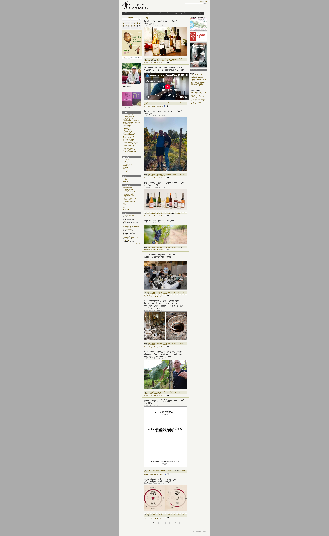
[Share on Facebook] (165, 62)
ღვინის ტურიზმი (128, 145)
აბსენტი (126, 159)
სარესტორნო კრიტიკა (129, 201)
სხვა (125, 168)
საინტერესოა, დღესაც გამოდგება (131, 223)
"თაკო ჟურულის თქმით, (129, 215)
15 (137, 23)
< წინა (153, 522)
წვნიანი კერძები (128, 194)
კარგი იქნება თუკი (127, 229)
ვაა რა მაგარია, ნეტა (128, 232)
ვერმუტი (126, 206)
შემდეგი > (177, 522)
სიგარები (126, 209)
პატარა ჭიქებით (147, 12)
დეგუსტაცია (127, 123)
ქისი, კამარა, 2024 (195, 95)
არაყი (125, 161)
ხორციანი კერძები (129, 195)
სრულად (138, 243)
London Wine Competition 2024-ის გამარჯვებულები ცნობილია (159, 255)
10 (123, 23)
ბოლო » (181, 522)
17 (123, 25)
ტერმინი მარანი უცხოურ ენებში (198, 79)
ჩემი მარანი (137, 12)
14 (134, 23)
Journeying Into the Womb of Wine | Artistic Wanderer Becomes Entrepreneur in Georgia (164, 68)
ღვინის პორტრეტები (129, 143)
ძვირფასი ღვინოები (129, 151)
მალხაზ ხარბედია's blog (150, 62)
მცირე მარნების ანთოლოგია (131, 122)
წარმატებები (126, 240)
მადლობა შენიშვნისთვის (129, 221)
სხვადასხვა (127, 199)
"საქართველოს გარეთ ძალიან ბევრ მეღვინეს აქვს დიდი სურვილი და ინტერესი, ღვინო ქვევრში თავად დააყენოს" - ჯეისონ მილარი (165, 304)
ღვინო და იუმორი (128, 147)
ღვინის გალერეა (128, 137)
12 (128, 23)
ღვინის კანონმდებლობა (130, 142)
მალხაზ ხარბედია (128, 116)
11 (126, 23)
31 (134, 20)
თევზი (126, 190)
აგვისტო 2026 (131, 17)
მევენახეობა (127, 125)
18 (126, 25)
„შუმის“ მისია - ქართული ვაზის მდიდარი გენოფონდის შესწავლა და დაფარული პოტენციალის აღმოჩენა (198, 84)
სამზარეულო (128, 187)
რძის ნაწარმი (128, 196)
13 (131, 23)
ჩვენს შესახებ (127, 12)
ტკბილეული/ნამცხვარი (130, 198)
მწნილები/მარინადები (129, 191)
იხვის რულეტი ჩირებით (197, 77)
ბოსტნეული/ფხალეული (130, 189)
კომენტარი (160, 62)
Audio (125, 178)
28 (126, 20)
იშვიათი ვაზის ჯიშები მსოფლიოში (160, 220)
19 (128, 25)
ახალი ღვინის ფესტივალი (130, 114)
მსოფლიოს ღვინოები (197, 12)
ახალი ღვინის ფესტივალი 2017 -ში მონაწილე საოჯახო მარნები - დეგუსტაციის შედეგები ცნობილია (198, 101)
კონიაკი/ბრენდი (128, 164)
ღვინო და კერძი (128, 148)
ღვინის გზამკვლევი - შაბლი (198, 93)
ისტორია (127, 130)
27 (123, 20)
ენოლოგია (127, 126)
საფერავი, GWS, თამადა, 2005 (198, 92)
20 (131, 25)
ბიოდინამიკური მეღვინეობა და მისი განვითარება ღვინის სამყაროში (162, 480)
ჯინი (125, 171)
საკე (125, 207)
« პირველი (149, 522)
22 (170, 522)
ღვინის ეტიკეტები (128, 140)
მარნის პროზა (128, 131)
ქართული (200, 1)
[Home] (135, 9)
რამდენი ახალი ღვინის (129, 234)
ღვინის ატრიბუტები (129, 134)
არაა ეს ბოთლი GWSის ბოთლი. (131, 226)
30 (131, 20)
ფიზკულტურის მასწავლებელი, (130, 237)
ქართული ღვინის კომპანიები (180, 12)
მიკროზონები (127, 128)
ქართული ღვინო (157, 12)
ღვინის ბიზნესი (165, 12)
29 (128, 20)
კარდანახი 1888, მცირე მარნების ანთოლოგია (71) (197, 75)
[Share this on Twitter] (168, 62)
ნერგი (124, 218)
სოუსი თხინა (194, 80)
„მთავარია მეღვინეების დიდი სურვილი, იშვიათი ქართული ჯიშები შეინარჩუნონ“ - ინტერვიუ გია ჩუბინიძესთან (164, 354)
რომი (125, 167)
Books (126, 179)
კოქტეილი (126, 204)
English (205, 1)
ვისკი (125, 162)
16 (139, 23)
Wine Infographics (128, 153)
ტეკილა (126, 170)
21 (134, 25)
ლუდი (126, 203)
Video (126, 181)
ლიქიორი (126, 165)
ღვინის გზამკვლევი (129, 139)
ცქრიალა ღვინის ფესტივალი (131, 120)
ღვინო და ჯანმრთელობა (130, 150)
